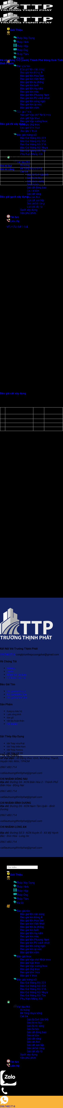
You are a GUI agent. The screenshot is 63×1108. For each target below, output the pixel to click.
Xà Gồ (20, 58)
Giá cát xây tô (35, 1051)
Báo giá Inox (24, 956)
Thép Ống (22, 50)
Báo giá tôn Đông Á (31, 917)
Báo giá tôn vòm (29, 107)
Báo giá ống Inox (30, 969)
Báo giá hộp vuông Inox (33, 121)
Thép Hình (23, 42)
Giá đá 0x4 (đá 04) (37, 1019)
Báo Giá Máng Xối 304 (33, 986)
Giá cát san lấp (35, 1045)
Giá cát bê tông (35, 1048)
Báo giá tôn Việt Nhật (32, 79)
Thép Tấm (23, 54)
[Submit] (8, 871)
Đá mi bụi (6, 165)
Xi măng (25, 165)
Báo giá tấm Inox (30, 972)
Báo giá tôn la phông (32, 926)
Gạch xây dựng (28, 209)
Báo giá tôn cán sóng (32, 914)
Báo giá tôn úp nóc (31, 949)
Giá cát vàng (34, 193)
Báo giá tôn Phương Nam (34, 939)
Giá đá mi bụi (34, 178)
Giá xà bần (33, 190)
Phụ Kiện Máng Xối (31, 154)
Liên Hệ (14, 1065)
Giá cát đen (33, 1041)
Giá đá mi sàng (35, 1025)
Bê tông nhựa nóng (31, 168)
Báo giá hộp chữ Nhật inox (35, 959)
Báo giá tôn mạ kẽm (31, 933)
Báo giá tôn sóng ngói (33, 946)
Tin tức (14, 217)
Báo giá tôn (23, 911)
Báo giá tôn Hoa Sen (32, 75)
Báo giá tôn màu (29, 936)
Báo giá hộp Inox (30, 962)
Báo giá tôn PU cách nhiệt (35, 942)
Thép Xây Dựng (26, 38)
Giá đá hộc (33, 1029)
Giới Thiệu (16, 30)
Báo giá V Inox (28, 975)
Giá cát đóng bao (37, 187)
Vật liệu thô (23, 162)
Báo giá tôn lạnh (29, 930)
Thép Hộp (22, 46)
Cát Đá (24, 171)
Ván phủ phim (28, 213)
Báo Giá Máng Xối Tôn (33, 150)
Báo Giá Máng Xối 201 (33, 982)
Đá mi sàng (7, 169)
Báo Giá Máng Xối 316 (33, 144)
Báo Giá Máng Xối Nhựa (34, 147)
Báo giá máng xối (27, 134)
